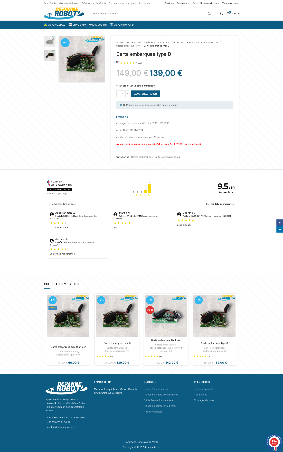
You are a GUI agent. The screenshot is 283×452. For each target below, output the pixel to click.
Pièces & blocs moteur (158, 42)
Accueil (120, 42)
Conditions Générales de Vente (142, 442)
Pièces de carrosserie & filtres (160, 405)
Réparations (200, 394)
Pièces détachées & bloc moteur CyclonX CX (166, 349)
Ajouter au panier (145, 93)
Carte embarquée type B (117, 343)
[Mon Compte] (221, 13)
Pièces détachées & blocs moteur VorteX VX (195, 42)
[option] (50, 41)
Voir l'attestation (60, 189)
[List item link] (66, 417)
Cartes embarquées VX (128, 45)
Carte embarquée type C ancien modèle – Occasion (68, 348)
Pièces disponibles (204, 389)
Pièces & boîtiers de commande (161, 394)
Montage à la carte (204, 400)
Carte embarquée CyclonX (165, 340)
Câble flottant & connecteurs (159, 400)
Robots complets (153, 411)
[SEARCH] (209, 13)
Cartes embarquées (142, 157)
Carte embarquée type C (214, 343)
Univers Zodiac (135, 42)
